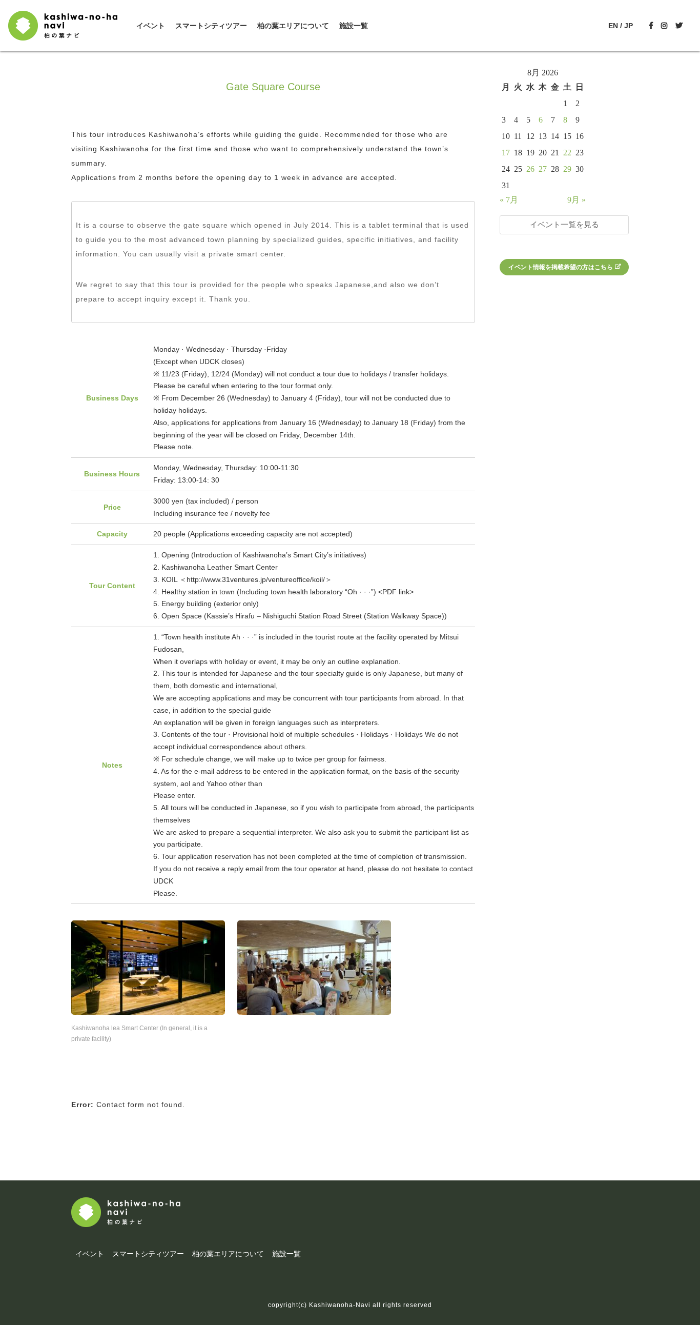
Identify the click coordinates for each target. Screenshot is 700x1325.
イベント (150, 26)
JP (628, 26)
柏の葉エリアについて (293, 26)
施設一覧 (353, 26)
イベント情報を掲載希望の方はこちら (560, 267)
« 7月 (509, 199)
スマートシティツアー (211, 26)
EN (613, 26)
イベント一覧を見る (564, 224)
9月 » (576, 199)
